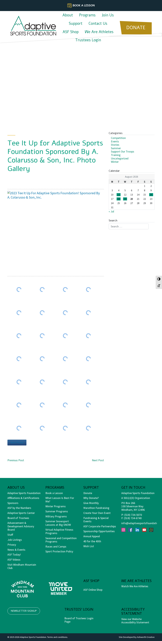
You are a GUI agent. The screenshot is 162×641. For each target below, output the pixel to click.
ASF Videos (13, 559)
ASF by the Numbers (19, 508)
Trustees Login (88, 40)
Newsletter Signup (24, 611)
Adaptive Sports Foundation (23, 493)
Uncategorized (119, 158)
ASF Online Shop (92, 589)
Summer (116, 148)
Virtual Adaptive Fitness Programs (59, 531)
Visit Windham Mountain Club (21, 566)
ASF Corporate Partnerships (99, 526)
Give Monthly (91, 503)
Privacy (11, 544)
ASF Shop (71, 31)
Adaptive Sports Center (21, 513)
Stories (115, 144)
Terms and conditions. (57, 637)
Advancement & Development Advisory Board (20, 526)
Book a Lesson (54, 493)
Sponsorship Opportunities (99, 531)
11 (118, 194)
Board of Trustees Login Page (78, 619)
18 (118, 198)
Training (116, 155)
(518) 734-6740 (133, 518)
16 (151, 194)
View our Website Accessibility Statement (135, 620)
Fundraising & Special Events (96, 519)
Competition (118, 138)
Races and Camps (55, 546)
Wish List (88, 546)
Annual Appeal (91, 536)
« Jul (111, 211)
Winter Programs (55, 506)
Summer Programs (56, 511)
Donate (87, 493)
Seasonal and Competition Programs (61, 539)
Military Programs (56, 516)
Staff (10, 534)
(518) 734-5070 (133, 515)
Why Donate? (91, 498)
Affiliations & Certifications (23, 498)
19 (125, 198)
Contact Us (98, 23)
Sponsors (12, 503)
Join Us (108, 15)
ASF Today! (14, 554)
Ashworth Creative (146, 637)
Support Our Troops (122, 151)
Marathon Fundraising (96, 508)
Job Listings (14, 539)
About (67, 15)
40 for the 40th (92, 541)
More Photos (17, 442)
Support (75, 23)
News (10, 549)
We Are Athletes (99, 31)
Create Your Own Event (97, 513)
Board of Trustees (18, 518)
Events (115, 141)
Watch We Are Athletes (134, 586)
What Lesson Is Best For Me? (59, 499)
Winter (115, 162)
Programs (87, 15)
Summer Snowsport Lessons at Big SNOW (58, 523)
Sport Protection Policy (59, 551)
